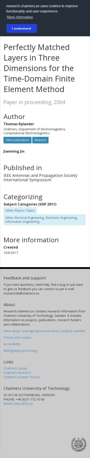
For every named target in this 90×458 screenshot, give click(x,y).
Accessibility (11, 344)
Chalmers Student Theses (21, 377)
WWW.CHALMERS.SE (18, 404)
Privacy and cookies (17, 337)
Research (40, 140)
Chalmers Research (17, 373)
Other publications (17, 140)
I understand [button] (21, 28)
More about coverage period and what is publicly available (44, 331)
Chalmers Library (15, 368)
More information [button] (20, 17)
